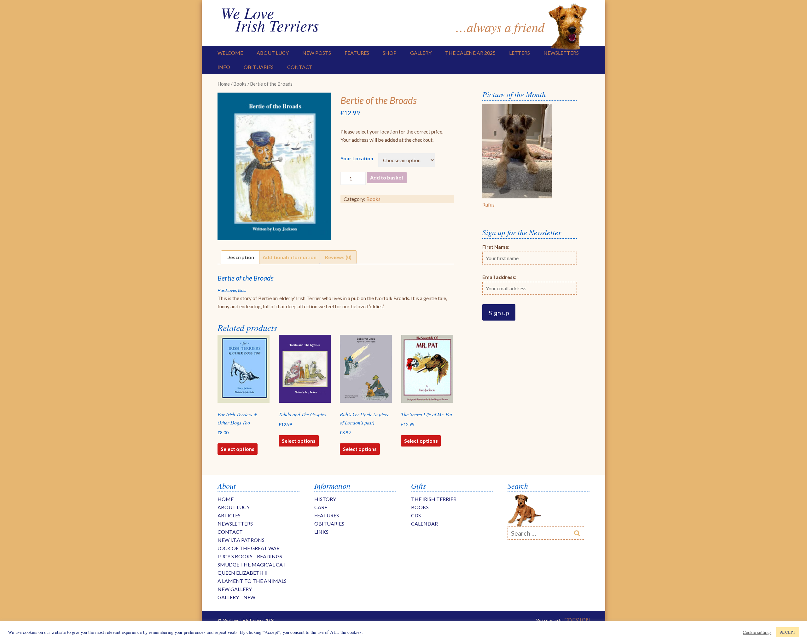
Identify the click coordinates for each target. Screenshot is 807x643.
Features (357, 53)
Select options (237, 449)
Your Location (356, 158)
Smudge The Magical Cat (252, 564)
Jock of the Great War (249, 548)
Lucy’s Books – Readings (250, 556)
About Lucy (273, 53)
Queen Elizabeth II (243, 573)
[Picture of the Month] (517, 196)
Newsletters (561, 53)
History (325, 499)
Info (224, 67)
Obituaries (259, 67)
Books (240, 84)
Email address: (499, 277)
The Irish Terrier (433, 499)
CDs (416, 515)
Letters (519, 53)
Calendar (424, 523)
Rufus (488, 205)
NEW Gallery (235, 589)
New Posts (316, 53)
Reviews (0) (338, 257)
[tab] (240, 257)
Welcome (230, 53)
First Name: (495, 247)
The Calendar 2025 (470, 53)
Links (321, 532)
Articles (229, 515)
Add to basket (387, 177)
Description (240, 257)
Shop (390, 53)
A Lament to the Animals (252, 581)
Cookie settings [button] (757, 632)
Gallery (421, 53)
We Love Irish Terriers (270, 19)
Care (320, 507)
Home (224, 84)
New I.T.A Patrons (241, 540)
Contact (299, 67)
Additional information (289, 257)
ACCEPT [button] (787, 632)
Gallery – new (236, 597)
